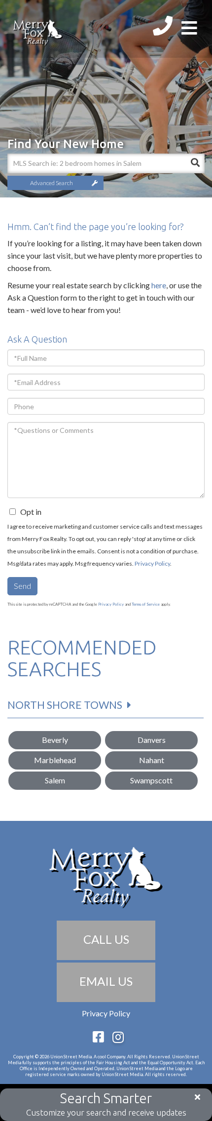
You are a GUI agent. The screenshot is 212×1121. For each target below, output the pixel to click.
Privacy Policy (152, 563)
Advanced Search (51, 183)
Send (22, 585)
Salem (55, 780)
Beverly (55, 739)
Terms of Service (146, 604)
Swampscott (151, 780)
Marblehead (55, 760)
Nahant (151, 760)
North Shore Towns (64, 704)
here (158, 285)
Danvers (152, 739)
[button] (195, 163)
